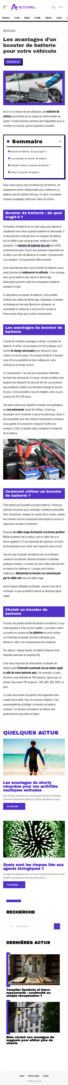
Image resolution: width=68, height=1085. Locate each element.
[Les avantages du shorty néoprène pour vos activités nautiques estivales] (34, 757)
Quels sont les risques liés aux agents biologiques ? (33, 867)
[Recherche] (54, 7)
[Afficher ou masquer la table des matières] (52, 141)
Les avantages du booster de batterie (28, 158)
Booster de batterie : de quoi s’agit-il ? (29, 151)
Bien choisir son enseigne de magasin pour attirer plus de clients (30, 1040)
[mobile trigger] (6, 7)
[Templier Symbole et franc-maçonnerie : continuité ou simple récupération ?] (34, 969)
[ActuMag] (23, 7)
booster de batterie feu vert (34, 245)
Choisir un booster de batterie (25, 172)
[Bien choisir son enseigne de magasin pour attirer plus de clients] (34, 1017)
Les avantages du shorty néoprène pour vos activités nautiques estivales (30, 786)
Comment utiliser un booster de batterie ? (30, 165)
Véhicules (13, 61)
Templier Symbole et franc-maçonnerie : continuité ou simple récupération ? (28, 992)
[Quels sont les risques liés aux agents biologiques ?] (34, 839)
